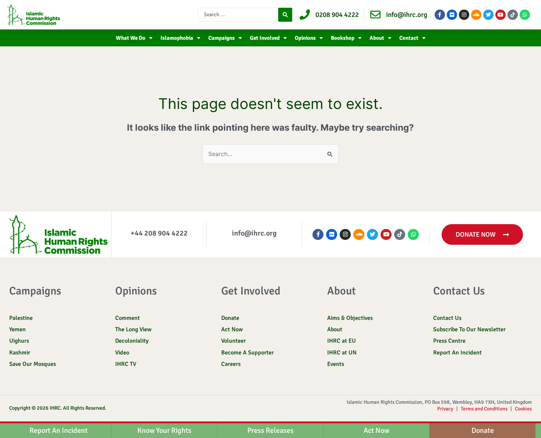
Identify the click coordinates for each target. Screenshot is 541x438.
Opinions (305, 38)
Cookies (523, 409)
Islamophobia (176, 38)
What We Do (130, 38)
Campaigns (221, 38)
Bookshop (342, 38)
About (376, 38)
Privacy (445, 409)
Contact (408, 38)
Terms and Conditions (484, 409)
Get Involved (265, 38)
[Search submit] (285, 15)
